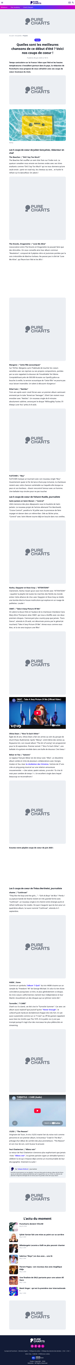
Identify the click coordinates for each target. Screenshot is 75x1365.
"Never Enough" (49, 1009)
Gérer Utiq (28, 1354)
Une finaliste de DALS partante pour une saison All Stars (41, 1278)
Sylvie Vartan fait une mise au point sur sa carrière (41, 1234)
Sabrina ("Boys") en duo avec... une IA (35, 1256)
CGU (64, 1351)
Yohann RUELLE (23, 1169)
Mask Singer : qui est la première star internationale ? (42, 1289)
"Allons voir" (20, 1155)
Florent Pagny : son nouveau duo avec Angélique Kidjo (40, 1268)
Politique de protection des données (51, 1351)
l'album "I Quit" (33, 985)
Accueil (11, 36)
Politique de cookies (34, 1351)
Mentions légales (23, 1351)
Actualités (18, 36)
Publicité (35, 1354)
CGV (68, 1351)
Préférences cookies (44, 1354)
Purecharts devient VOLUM (31, 1224)
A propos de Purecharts (10, 1351)
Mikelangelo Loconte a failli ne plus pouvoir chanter (42, 1245)
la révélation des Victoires (37, 764)
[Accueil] (35, 2)
